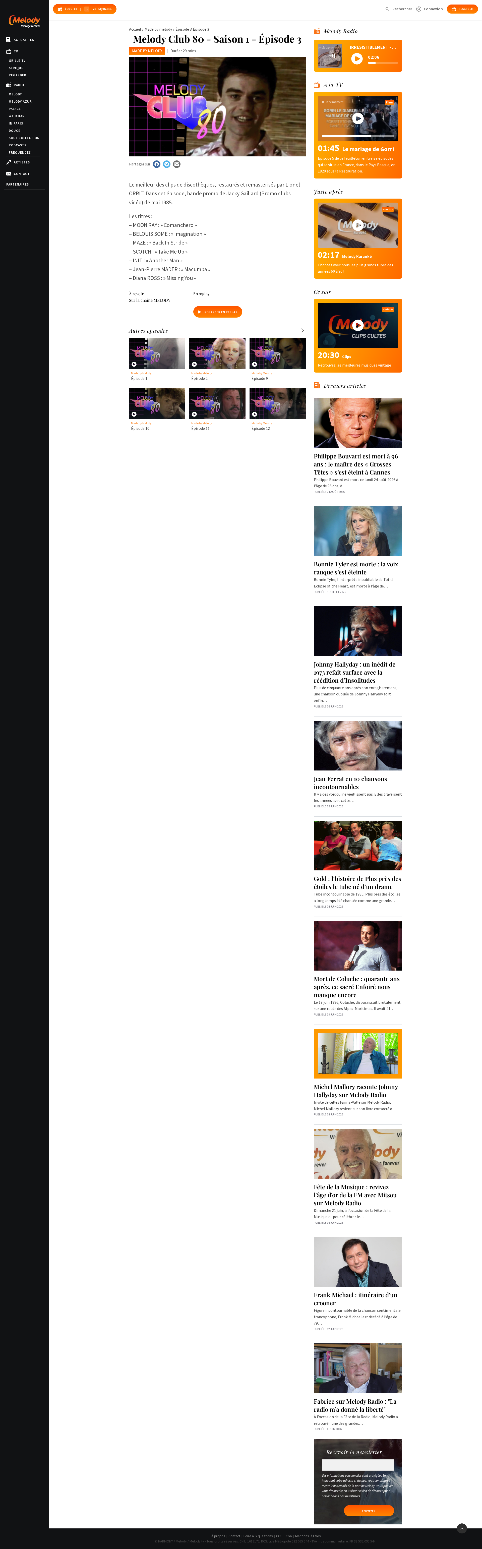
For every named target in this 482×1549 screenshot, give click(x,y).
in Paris (16, 123)
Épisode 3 (183, 29)
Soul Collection (24, 138)
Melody (15, 94)
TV (16, 51)
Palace (15, 109)
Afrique (16, 68)
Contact (22, 174)
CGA (289, 1536)
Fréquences (20, 152)
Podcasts (17, 145)
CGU (279, 1536)
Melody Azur (20, 101)
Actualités (24, 40)
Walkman (17, 116)
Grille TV (17, 60)
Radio (19, 85)
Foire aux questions (258, 1536)
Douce (14, 131)
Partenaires (17, 184)
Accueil (135, 29)
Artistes (22, 162)
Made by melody (158, 29)
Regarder (17, 75)
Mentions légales (308, 1536)
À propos (218, 1536)
